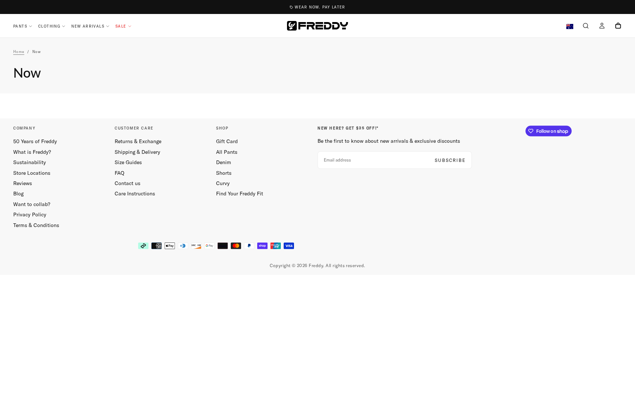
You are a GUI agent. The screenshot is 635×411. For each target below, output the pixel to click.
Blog (18, 193)
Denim (223, 162)
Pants (20, 26)
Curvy (223, 183)
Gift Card (227, 141)
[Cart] (618, 26)
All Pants (226, 152)
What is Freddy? (32, 152)
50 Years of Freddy (35, 141)
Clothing (49, 26)
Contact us (127, 183)
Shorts (224, 173)
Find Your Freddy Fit (239, 193)
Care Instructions (135, 193)
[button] (585, 26)
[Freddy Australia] (317, 26)
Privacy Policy (29, 214)
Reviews (22, 183)
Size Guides (128, 162)
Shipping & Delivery (137, 152)
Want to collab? (31, 204)
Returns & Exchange (138, 141)
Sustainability (29, 162)
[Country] (569, 27)
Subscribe (450, 160)
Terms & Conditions (36, 225)
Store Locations (31, 173)
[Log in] (602, 26)
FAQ (119, 173)
